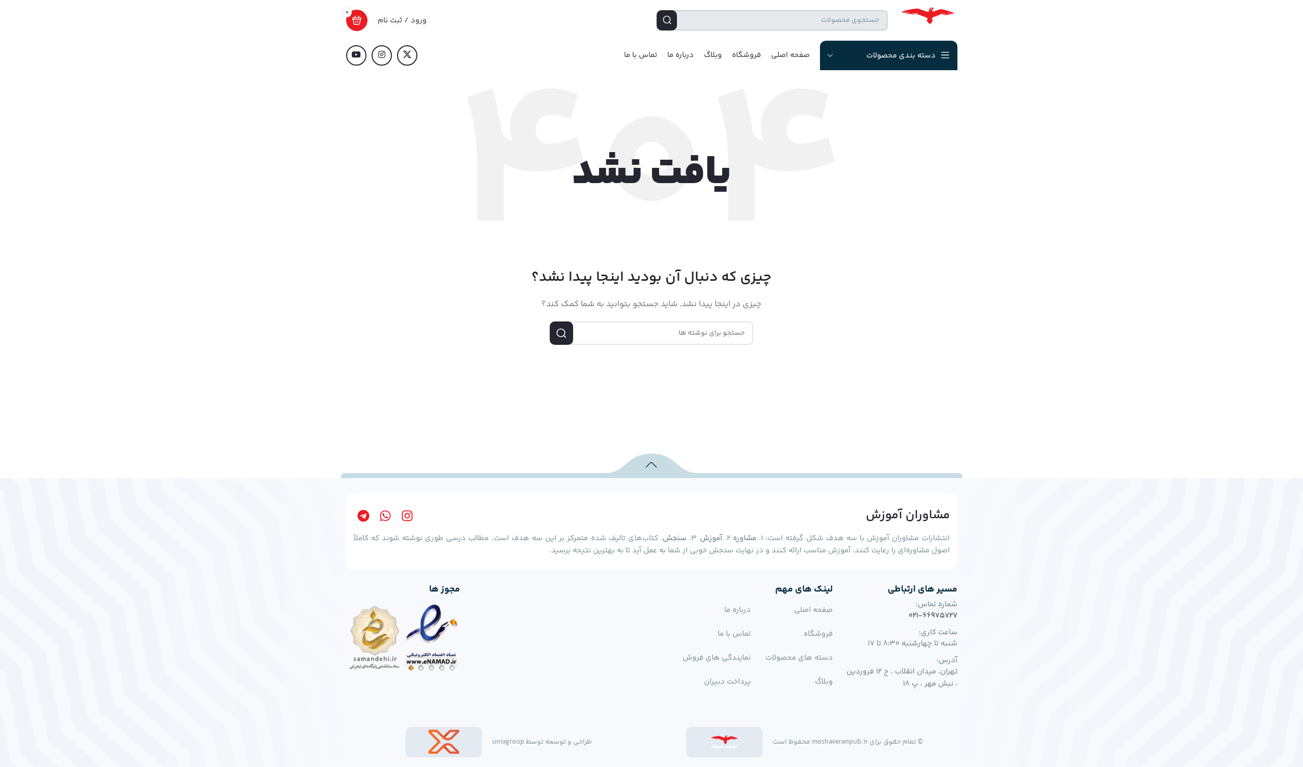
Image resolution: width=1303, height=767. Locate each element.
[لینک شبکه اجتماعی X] (407, 55)
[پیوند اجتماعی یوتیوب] (356, 55)
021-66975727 (933, 616)
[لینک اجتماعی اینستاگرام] (382, 55)
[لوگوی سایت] (927, 20)
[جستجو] (667, 20)
